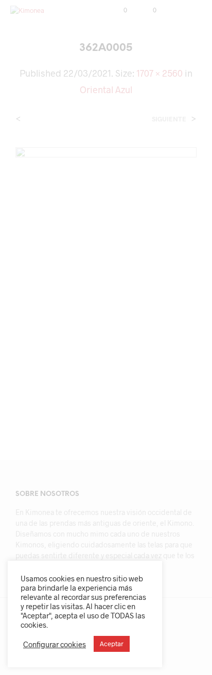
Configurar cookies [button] (54, 644)
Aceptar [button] (111, 644)
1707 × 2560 (159, 73)
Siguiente (169, 119)
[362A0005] (106, 282)
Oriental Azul (106, 89)
